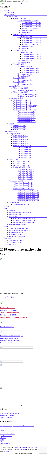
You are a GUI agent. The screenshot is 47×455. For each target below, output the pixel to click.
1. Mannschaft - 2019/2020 (31, 23)
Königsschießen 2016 (20, 143)
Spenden (12, 211)
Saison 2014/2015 (19, 82)
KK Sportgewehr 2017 (25, 60)
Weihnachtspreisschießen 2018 (23, 183)
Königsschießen (14, 134)
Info (5, 208)
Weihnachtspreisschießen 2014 (28, 193)
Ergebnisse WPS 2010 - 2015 (23, 189)
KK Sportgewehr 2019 (25, 30)
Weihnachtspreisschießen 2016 (23, 187)
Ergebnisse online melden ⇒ (10, 338)
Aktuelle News (9, 12)
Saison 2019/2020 (19, 19)
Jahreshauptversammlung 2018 (19, 230)
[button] (5, 7)
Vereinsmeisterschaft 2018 (22, 102)
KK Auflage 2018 (23, 48)
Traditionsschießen (10, 131)
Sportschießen (9, 14)
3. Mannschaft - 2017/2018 (31, 58)
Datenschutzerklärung (16, 240)
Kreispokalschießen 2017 (17, 234)
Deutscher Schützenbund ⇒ (10, 340)
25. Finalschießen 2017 (21, 163)
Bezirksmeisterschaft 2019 (26, 90)
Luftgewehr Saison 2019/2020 (27, 21)
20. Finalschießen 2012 (25, 175)
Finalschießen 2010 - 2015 (22, 167)
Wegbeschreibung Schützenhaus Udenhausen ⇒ (17, 426)
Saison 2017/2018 (19, 50)
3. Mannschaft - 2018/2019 (31, 42)
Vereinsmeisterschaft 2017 (22, 104)
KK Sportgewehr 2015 (25, 80)
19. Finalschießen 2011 (25, 177)
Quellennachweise (15, 242)
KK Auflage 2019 (23, 32)
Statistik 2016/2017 (19, 130)
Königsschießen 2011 (24, 155)
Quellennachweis (6, 436)
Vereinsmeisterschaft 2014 (26, 114)
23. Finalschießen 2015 (25, 169)
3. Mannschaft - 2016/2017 (31, 72)
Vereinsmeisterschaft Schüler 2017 (25, 106)
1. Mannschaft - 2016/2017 (31, 68)
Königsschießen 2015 (24, 147)
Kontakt (7, 206)
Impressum (8, 238)
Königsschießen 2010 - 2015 (23, 145)
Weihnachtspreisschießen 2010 (28, 201)
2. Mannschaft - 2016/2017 (31, 70)
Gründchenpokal (14, 202)
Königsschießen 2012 (24, 153)
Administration (5, 443)
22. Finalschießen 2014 (25, 171)
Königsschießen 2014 (24, 149)
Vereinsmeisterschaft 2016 (22, 108)
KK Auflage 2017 (23, 62)
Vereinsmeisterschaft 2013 (26, 116)
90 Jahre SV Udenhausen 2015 (24, 220)
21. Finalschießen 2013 (25, 173)
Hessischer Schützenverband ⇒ (11, 343)
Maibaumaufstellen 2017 (17, 236)
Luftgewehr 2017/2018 (25, 52)
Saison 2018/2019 (19, 34)
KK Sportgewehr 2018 (25, 46)
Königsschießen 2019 (20, 138)
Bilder (6, 226)
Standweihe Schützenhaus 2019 (24, 218)
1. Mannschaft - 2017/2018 (31, 54)
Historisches (13, 216)
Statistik (11, 124)
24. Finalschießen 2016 (21, 165)
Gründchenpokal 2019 (21, 205)
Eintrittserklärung (15, 214)
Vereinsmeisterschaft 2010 (26, 122)
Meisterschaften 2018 (20, 92)
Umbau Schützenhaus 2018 (18, 228)
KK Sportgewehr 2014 (25, 84)
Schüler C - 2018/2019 (30, 44)
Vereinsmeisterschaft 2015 (26, 112)
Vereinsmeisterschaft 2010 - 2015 (24, 110)
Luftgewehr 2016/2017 (25, 66)
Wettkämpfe (13, 16)
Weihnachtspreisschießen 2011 (28, 199)
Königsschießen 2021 (20, 136)
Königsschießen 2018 (20, 140)
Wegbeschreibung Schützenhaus (20, 212)
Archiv (2, 440)
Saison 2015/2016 (19, 78)
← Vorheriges (9, 297)
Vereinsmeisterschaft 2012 (26, 118)
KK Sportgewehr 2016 (25, 74)
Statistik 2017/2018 (19, 128)
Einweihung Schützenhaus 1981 (24, 222)
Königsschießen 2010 (24, 157)
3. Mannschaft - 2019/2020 (31, 27)
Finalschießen (13, 159)
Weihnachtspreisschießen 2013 (28, 195)
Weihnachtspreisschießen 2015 (28, 191)
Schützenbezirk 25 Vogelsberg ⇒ (11, 336)
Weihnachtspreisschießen (17, 181)
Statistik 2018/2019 (19, 126)
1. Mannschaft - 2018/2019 (31, 38)
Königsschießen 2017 (20, 141)
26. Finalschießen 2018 (21, 161)
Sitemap (3, 438)
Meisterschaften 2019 (20, 88)
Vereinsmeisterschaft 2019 (22, 100)
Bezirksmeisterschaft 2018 (26, 96)
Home (6, 10)
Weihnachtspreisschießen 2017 (23, 185)
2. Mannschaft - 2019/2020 (31, 25)
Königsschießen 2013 (24, 151)
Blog (1, 442)
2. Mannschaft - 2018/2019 (31, 40)
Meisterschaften (14, 86)
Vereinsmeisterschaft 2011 (26, 120)
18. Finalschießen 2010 (25, 179)
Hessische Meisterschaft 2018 (27, 94)
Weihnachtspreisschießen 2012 (28, 197)
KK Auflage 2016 (23, 76)
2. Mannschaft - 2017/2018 (31, 56)
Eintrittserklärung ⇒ (7, 327)
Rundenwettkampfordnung (18, 224)
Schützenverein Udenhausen (10, 413)
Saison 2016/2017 (19, 64)
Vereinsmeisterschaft (16, 98)
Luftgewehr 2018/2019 (25, 36)
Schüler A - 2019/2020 (29, 28)
